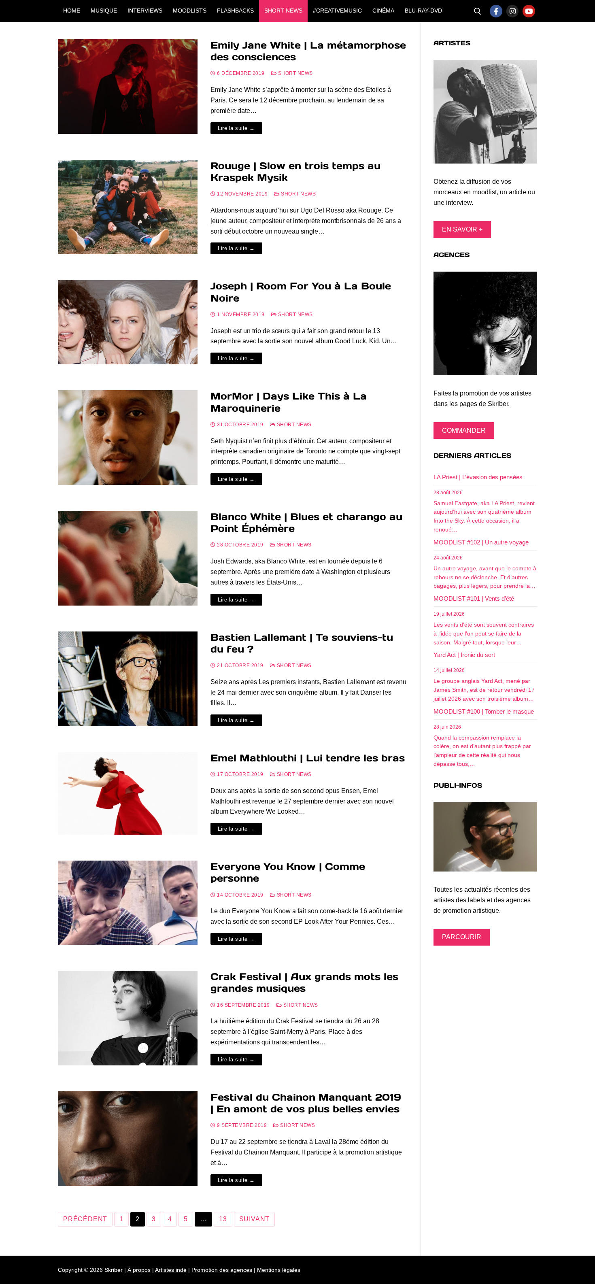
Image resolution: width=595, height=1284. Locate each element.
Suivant (254, 1219)
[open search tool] (477, 11)
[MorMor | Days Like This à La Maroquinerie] (128, 437)
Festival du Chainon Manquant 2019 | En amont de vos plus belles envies (305, 1103)
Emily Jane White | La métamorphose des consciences (308, 51)
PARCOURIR (461, 936)
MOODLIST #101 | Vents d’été (474, 598)
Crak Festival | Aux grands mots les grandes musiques (304, 982)
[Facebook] (496, 11)
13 (223, 1219)
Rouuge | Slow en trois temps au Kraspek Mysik (295, 171)
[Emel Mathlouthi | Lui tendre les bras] (128, 793)
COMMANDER (464, 430)
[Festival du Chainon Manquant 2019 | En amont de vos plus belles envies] (128, 1138)
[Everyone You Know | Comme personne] (128, 903)
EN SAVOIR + (462, 229)
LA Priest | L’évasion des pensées (478, 477)
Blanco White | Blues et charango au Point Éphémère (306, 522)
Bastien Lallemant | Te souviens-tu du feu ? (301, 643)
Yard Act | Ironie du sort (464, 654)
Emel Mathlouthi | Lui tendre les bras (307, 758)
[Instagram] (512, 11)
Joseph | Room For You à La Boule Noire (300, 292)
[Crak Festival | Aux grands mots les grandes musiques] (128, 1018)
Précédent (85, 1219)
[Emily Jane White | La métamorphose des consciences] (128, 86)
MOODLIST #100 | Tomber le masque (484, 711)
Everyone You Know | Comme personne (287, 872)
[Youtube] (529, 11)
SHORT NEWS (294, 73)
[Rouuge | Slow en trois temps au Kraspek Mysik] (128, 207)
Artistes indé (171, 1270)
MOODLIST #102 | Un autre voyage (481, 542)
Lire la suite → (236, 128)
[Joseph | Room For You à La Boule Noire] (128, 322)
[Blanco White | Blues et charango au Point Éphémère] (128, 558)
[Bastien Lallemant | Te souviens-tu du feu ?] (128, 678)
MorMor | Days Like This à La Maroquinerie (288, 402)
